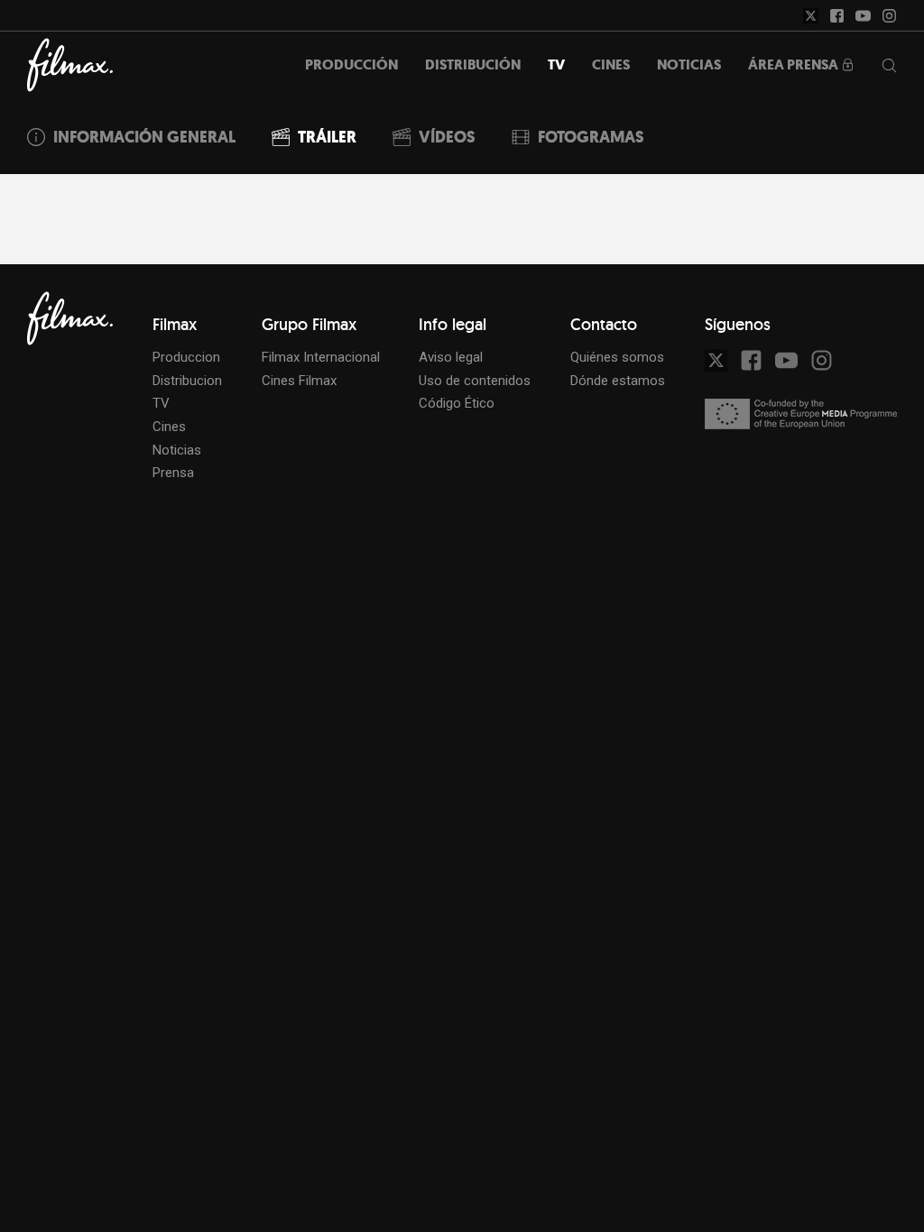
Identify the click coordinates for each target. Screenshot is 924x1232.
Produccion (186, 357)
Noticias (176, 450)
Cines (169, 426)
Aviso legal (451, 357)
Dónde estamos (617, 380)
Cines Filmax (299, 380)
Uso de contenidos (475, 380)
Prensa (173, 472)
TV (161, 403)
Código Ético (456, 403)
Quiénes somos (617, 357)
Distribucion (187, 380)
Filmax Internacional (321, 357)
